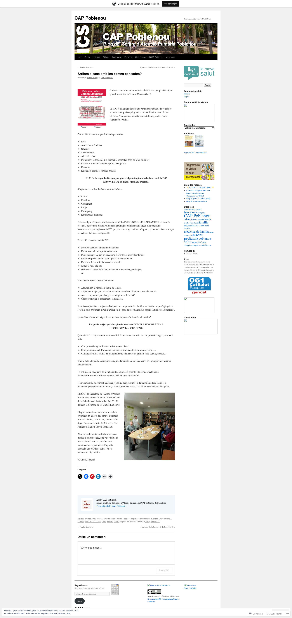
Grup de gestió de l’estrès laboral (198, 198)
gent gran (187, 226)
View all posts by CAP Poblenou (111, 505)
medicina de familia (93, 521)
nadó (193, 235)
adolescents (196, 209)
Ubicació (96, 57)
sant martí (196, 242)
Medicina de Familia (113, 518)
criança (188, 219)
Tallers (106, 57)
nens (199, 234)
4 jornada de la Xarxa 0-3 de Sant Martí (157, 67)
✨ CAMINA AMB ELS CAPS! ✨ (200, 187)
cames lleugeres (151, 518)
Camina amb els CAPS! (195, 196)
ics (196, 225)
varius (116, 521)
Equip (87, 57)
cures (200, 219)
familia (203, 222)
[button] (189, 141)
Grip (193, 226)
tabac (204, 242)
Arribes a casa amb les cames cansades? (110, 73)
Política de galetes (64, 613)
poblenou (205, 238)
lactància (187, 228)
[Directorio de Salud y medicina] (191, 588)
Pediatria (128, 57)
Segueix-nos (81, 585)
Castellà (187, 93)
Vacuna (208, 245)
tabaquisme (188, 245)
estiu (197, 223)
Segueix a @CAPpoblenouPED (195, 152)
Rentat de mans (85, 67)
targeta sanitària (199, 245)
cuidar (194, 219)
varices (110, 521)
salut (104, 521)
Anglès (186, 96)
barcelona (190, 212)
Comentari (164, 570)
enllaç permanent (152, 521)
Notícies (126, 518)
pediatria (191, 238)
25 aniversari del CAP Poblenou (149, 57)
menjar (211, 232)
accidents (188, 209)
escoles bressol (189, 223)
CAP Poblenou (90, 17)
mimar (186, 235)
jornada (81, 521)
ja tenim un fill (203, 225)
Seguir (79, 601)
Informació (116, 57)
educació (206, 219)
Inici (80, 57)
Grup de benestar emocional (196, 201)
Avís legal (170, 57)
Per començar (170, 4)
